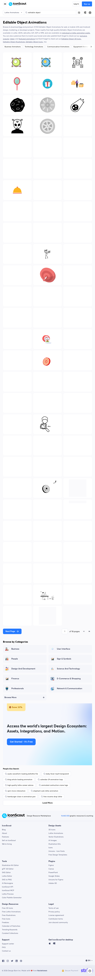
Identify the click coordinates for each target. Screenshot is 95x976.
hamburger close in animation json (21, 796)
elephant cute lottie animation (45, 791)
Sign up (87, 4)
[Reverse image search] (79, 12)
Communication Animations (58, 47)
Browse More (10, 697)
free (20, 27)
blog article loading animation (19, 779)
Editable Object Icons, (35, 42)
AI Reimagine (7, 883)
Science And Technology (68, 669)
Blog (4, 829)
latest (12, 39)
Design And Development (23, 669)
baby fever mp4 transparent (57, 774)
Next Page (10, 631)
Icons (50, 847)
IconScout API (7, 887)
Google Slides (54, 876)
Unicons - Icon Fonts (56, 851)
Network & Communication (69, 689)
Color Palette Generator (12, 897)
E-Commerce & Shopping (69, 679)
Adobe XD (52, 883)
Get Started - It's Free (21, 742)
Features (5, 837)
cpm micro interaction (16, 791)
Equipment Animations (82, 47)
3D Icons (51, 829)
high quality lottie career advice (20, 785)
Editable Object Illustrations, (14, 42)
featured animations (27, 39)
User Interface (63, 649)
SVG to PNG (7, 879)
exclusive (83, 36)
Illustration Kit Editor (10, 865)
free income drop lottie (52, 796)
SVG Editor (6, 872)
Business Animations (13, 47)
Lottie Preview (8, 894)
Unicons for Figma (55, 879)
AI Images (52, 840)
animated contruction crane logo (54, 785)
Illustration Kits (54, 844)
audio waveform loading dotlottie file (22, 774)
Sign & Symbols (64, 659)
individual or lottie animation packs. (76, 33)
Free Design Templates (57, 855)
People (14, 659)
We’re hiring (7, 844)
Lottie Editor (7, 876)
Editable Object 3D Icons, (71, 39)
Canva (51, 869)
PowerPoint (53, 872)
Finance (15, 679)
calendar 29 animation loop (51, 779)
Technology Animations (34, 47)
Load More (47, 803)
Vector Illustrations (55, 837)
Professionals (17, 689)
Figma (51, 865)
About (4, 833)
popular (6, 39)
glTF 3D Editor (7, 869)
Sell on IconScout (9, 840)
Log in (76, 4)
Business (15, 649)
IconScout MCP (8, 890)
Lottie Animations (55, 833)
